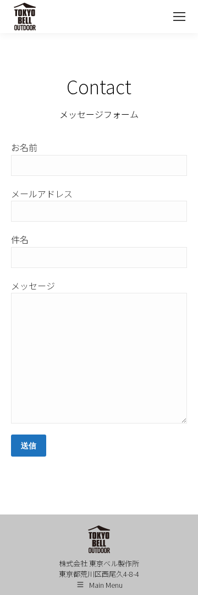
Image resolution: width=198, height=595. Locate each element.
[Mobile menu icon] (179, 16)
